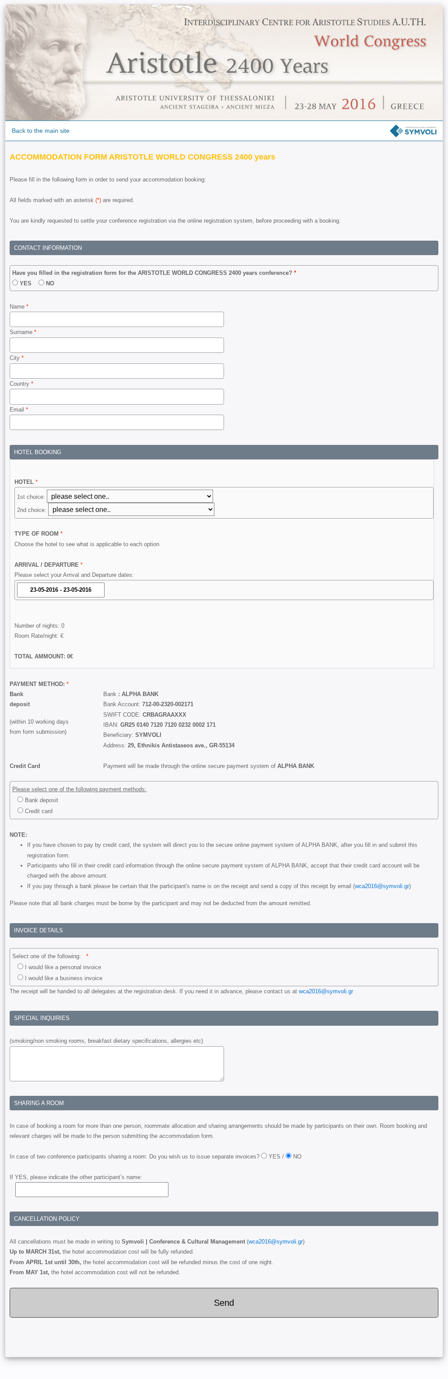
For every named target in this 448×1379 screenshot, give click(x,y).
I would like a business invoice (62, 978)
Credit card (37, 811)
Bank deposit (40, 800)
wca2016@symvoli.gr (382, 886)
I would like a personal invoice (62, 967)
